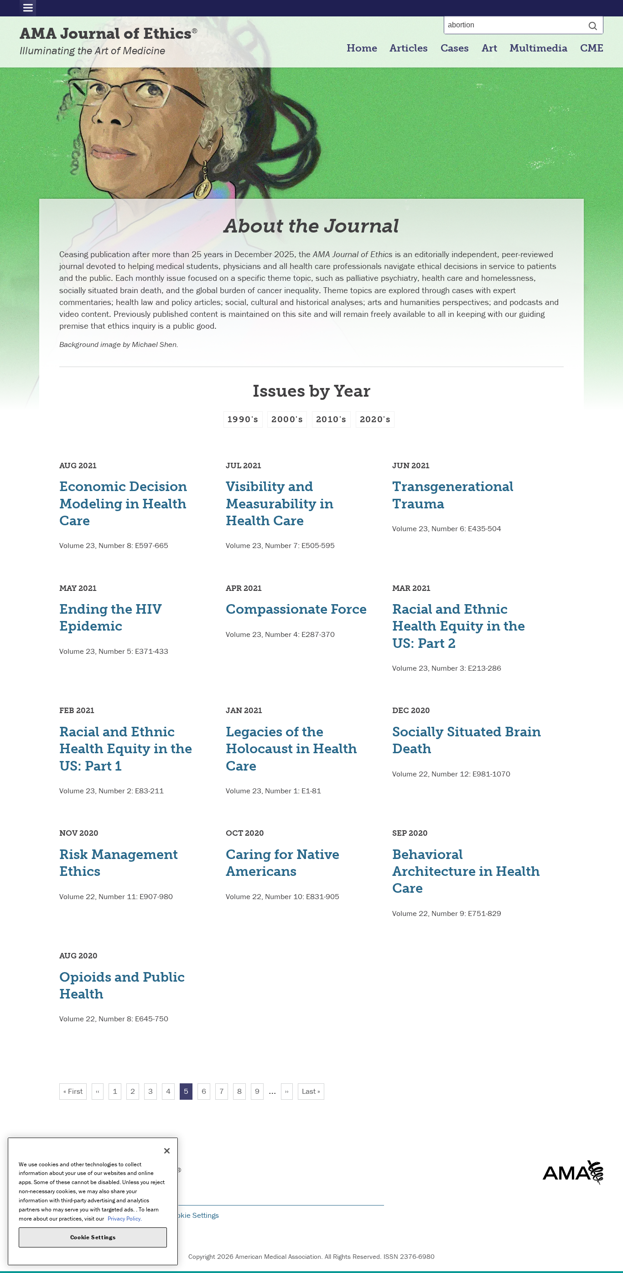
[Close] (167, 1151)
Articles (408, 48)
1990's (243, 419)
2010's (331, 419)
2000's (287, 419)
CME (591, 48)
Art (489, 48)
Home (362, 48)
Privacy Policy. (125, 1218)
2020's (375, 419)
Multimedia (538, 48)
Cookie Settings (193, 1215)
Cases (455, 48)
